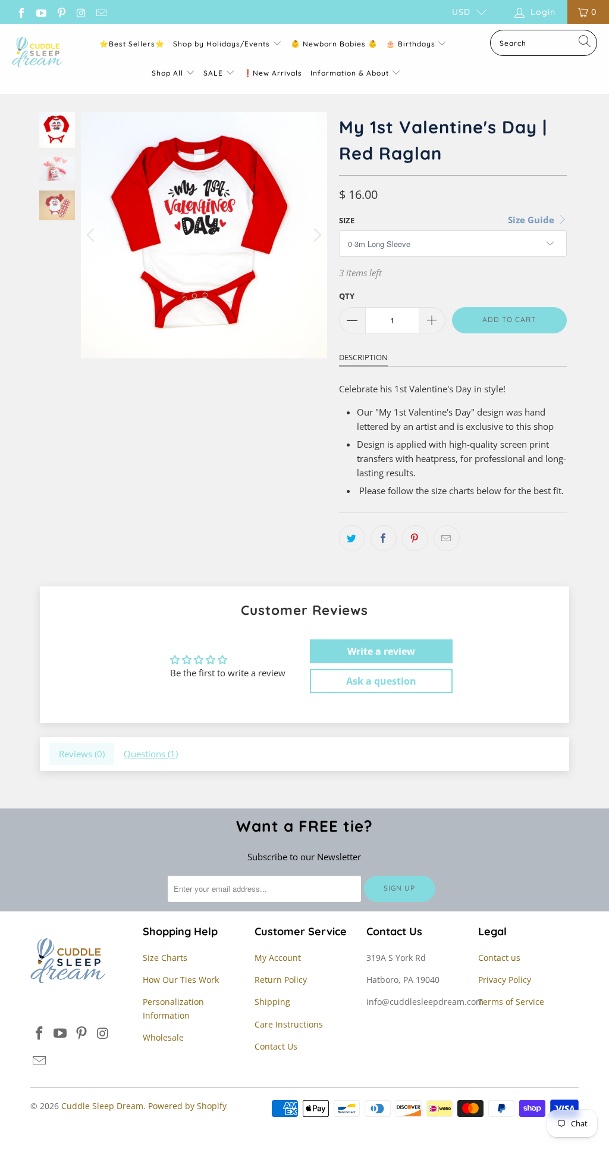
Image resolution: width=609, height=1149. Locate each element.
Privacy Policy (504, 979)
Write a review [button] (381, 651)
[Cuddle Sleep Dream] (37, 53)
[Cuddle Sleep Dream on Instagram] (81, 11)
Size (346, 220)
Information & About (349, 72)
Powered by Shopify (187, 1105)
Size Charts (165, 957)
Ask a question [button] (381, 681)
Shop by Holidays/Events (221, 43)
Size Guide (532, 220)
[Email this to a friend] (447, 538)
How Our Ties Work (181, 979)
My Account (278, 957)
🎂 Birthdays (412, 43)
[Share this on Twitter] (352, 538)
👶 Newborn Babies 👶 (334, 43)
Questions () (151, 754)
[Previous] (92, 235)
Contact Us (276, 1046)
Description (363, 357)
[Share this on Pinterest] (415, 538)
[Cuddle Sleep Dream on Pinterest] (61, 11)
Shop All (167, 72)
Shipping (272, 1001)
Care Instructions (289, 1024)
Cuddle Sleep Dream (102, 1105)
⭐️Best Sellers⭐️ (132, 43)
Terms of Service (511, 1001)
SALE (214, 72)
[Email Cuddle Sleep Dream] (100, 11)
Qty (346, 296)
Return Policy (281, 979)
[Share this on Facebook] (384, 538)
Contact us (499, 957)
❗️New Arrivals (272, 72)
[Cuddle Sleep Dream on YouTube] (41, 11)
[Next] (316, 235)
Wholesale (163, 1037)
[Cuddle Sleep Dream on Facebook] (21, 11)
